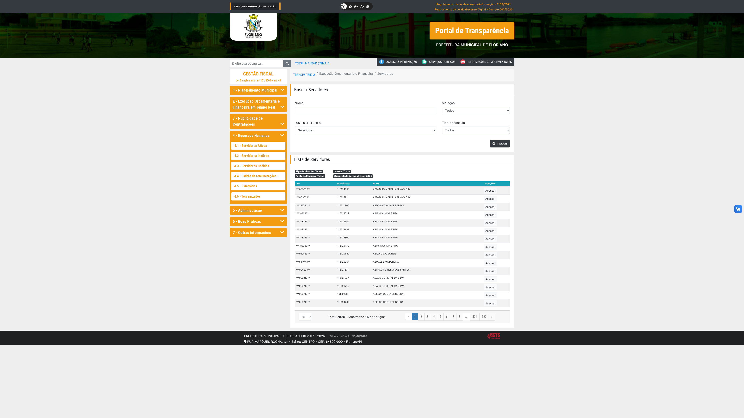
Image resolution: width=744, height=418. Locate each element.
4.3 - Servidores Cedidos (251, 166)
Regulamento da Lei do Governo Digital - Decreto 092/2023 (474, 9)
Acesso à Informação (401, 62)
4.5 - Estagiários (245, 186)
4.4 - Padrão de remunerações (255, 176)
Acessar (490, 190)
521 (474, 317)
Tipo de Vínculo (453, 123)
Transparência (304, 75)
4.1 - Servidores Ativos (250, 146)
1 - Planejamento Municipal (255, 90)
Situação (448, 103)
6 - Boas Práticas (247, 221)
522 (484, 317)
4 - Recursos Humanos (251, 135)
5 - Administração (247, 210)
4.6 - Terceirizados (247, 196)
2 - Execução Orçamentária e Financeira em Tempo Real (256, 104)
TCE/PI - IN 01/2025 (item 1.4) (312, 63)
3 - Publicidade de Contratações (248, 121)
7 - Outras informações (252, 232)
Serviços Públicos (442, 62)
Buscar (501, 144)
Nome (299, 103)
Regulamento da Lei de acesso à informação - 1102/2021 (474, 4)
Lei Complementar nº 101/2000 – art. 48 (258, 80)
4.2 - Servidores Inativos (251, 156)
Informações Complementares (489, 62)
